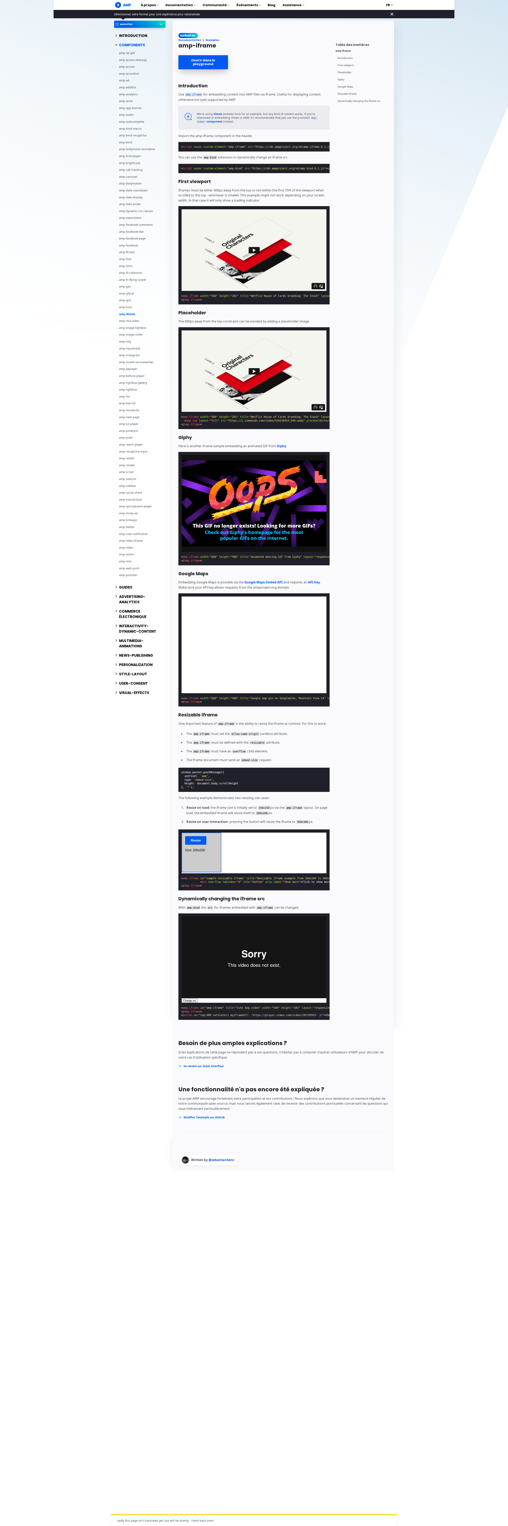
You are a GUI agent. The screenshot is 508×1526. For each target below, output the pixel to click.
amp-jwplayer (128, 369)
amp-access (127, 67)
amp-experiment (130, 218)
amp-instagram (129, 355)
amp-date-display (130, 197)
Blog (271, 5)
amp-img (125, 342)
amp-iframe (127, 314)
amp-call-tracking (130, 170)
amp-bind (125, 142)
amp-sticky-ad (128, 513)
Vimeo (218, 114)
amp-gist (125, 300)
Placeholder (344, 72)
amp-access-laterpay (133, 60)
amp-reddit (126, 458)
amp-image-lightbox (132, 328)
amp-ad (124, 80)
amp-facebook (128, 245)
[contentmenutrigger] (363, 44)
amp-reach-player (131, 444)
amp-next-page (129, 417)
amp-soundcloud (130, 499)
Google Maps (345, 86)
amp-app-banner (130, 108)
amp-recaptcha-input (133, 451)
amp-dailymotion (130, 183)
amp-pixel (125, 438)
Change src (189, 1000)
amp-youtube (128, 575)
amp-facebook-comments (136, 225)
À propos (148, 5)
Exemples (212, 40)
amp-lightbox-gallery (133, 383)
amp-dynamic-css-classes (136, 211)
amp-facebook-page (132, 238)
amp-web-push (129, 568)
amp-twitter (127, 527)
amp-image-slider (131, 335)
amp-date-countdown (133, 190)
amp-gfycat (126, 293)
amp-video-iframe (131, 541)
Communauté (215, 5)
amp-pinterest (128, 431)
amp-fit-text (127, 252)
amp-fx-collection (130, 273)
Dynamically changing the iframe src (359, 101)
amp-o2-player (129, 424)
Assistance (292, 5)
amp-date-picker (130, 204)
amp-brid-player (130, 156)
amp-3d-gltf (127, 53)
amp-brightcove (129, 163)
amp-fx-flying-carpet (132, 280)
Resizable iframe (347, 94)
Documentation (179, 5)
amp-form (125, 266)
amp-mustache (129, 410)
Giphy (341, 79)
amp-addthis (127, 87)
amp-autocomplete (131, 122)
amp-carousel (128, 177)
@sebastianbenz (221, 1160)
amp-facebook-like (131, 232)
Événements (247, 5)
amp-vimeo (126, 554)
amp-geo (125, 287)
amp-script (126, 472)
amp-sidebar (127, 486)
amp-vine (125, 561)
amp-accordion (129, 73)
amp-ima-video (129, 321)
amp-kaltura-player (132, 376)
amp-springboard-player (135, 506)
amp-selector (128, 479)
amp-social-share (130, 493)
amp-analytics (128, 94)
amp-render (127, 465)
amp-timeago (128, 520)
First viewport (346, 65)
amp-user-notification (133, 534)
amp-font (125, 259)
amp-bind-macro (130, 128)
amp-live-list (127, 403)
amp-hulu (125, 307)
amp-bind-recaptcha (132, 135)
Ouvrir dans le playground (203, 62)
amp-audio (126, 115)
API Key (314, 582)
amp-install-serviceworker (136, 362)
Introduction (345, 58)
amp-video (126, 547)
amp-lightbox (128, 390)
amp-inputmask (129, 348)
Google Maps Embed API (263, 582)
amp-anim (126, 101)
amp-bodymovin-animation (137, 149)
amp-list (124, 396)
